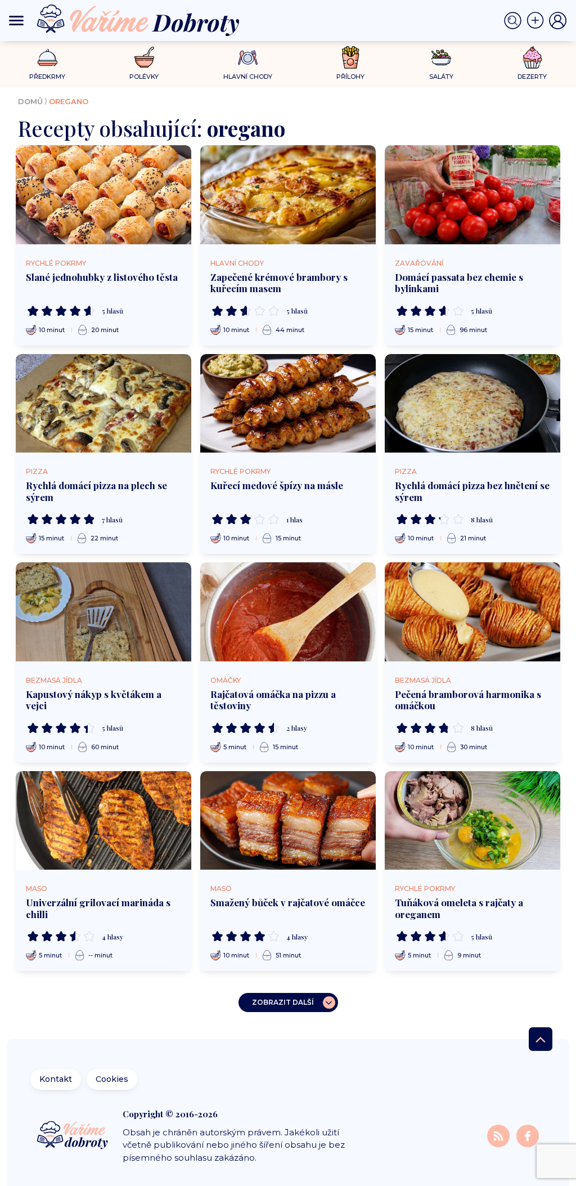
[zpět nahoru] (540, 1039)
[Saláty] (441, 57)
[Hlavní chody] (248, 57)
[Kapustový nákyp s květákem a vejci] (103, 611)
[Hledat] (515, 21)
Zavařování (419, 263)
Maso (36, 888)
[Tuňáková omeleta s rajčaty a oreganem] (472, 820)
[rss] (499, 1135)
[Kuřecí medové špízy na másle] (288, 403)
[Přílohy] (351, 57)
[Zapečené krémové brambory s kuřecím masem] (288, 194)
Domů (30, 101)
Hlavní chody (237, 263)
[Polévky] (144, 58)
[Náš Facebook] (527, 1135)
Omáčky (225, 680)
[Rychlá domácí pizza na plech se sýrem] (103, 403)
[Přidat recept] (537, 21)
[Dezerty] (532, 57)
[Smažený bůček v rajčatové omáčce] (288, 820)
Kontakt (55, 1079)
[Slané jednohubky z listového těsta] (103, 194)
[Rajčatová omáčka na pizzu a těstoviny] (288, 611)
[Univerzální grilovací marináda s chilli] (103, 820)
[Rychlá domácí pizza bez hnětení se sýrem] (472, 403)
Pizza (37, 471)
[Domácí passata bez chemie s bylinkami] (472, 194)
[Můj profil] (558, 21)
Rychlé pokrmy (56, 263)
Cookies (112, 1079)
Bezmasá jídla (54, 680)
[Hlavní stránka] (73, 1136)
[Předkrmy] (47, 57)
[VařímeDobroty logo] (138, 21)
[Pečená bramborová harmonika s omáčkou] (472, 611)
